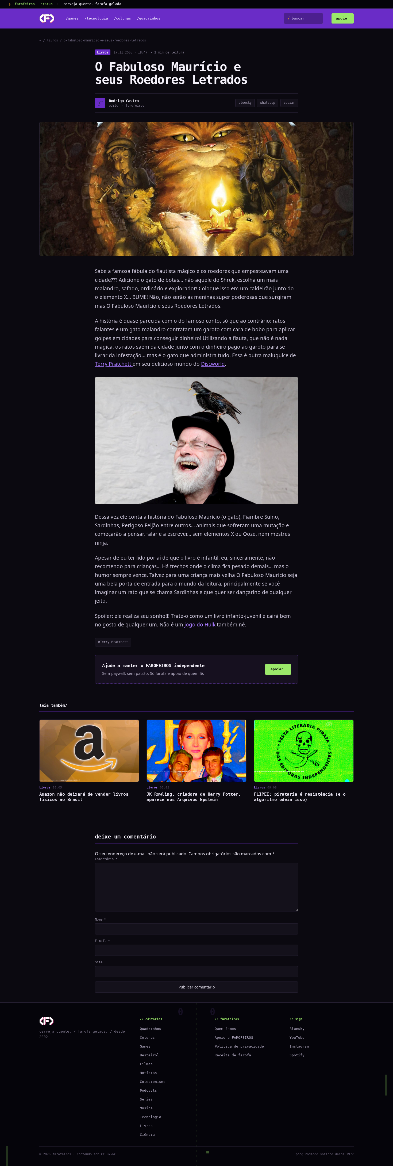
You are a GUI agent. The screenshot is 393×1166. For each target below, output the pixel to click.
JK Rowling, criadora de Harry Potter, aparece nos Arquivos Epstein (194, 797)
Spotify (297, 1055)
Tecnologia (150, 1117)
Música (146, 1108)
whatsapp (267, 103)
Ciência (147, 1135)
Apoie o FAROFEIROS (234, 1038)
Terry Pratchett (114, 363)
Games (145, 1046)
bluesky (245, 103)
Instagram (299, 1046)
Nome (100, 919)
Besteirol (149, 1055)
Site (98, 962)
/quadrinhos (148, 19)
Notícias (148, 1073)
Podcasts (148, 1090)
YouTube (297, 1038)
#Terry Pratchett (113, 642)
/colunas (122, 19)
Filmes (146, 1064)
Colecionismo (152, 1082)
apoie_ (342, 18)
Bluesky (297, 1029)
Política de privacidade (239, 1046)
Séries (146, 1099)
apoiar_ (278, 669)
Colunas (147, 1038)
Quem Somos (225, 1029)
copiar (289, 103)
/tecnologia (96, 19)
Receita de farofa (233, 1055)
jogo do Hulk (200, 624)
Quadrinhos (150, 1029)
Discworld (213, 363)
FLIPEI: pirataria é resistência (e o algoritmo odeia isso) (300, 797)
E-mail (102, 941)
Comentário (106, 859)
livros (52, 40)
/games (72, 19)
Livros (102, 52)
